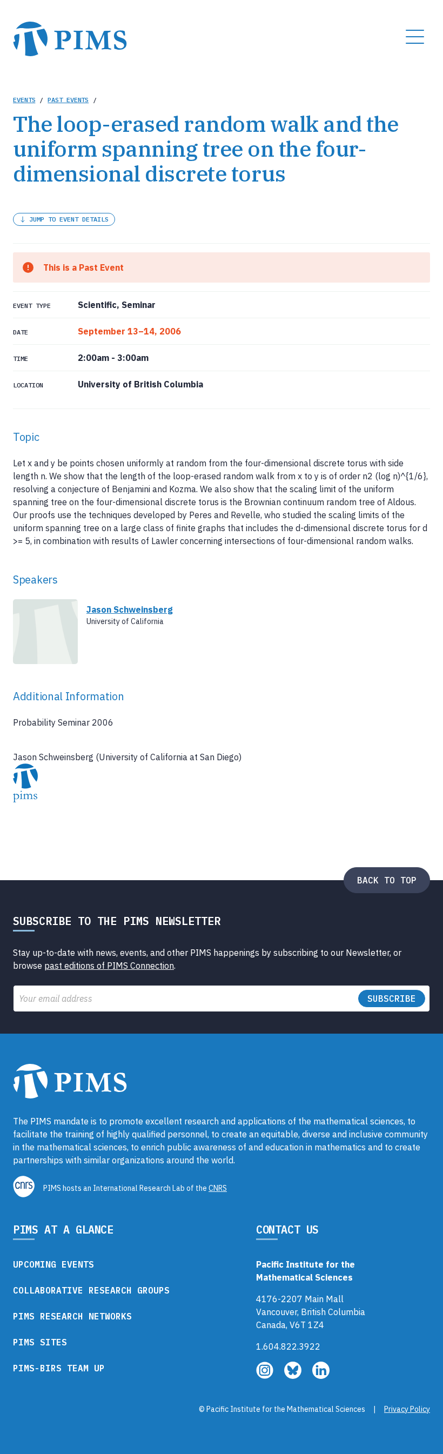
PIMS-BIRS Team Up (59, 1368)
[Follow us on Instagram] (266, 1375)
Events (24, 100)
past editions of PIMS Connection (109, 965)
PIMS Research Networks (72, 1316)
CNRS (218, 1188)
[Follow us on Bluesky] (294, 1375)
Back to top (387, 880)
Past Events (68, 100)
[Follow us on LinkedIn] (321, 1375)
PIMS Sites (40, 1342)
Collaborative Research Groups (91, 1290)
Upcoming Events (53, 1264)
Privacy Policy (407, 1409)
